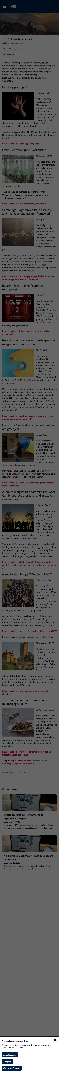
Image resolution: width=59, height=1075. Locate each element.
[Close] (55, 1040)
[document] (29, 1055)
